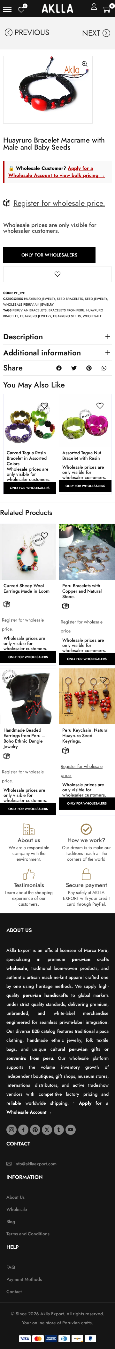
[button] (57, 336)
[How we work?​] (86, 829)
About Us (19, 930)
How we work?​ (86, 840)
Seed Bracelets (70, 298)
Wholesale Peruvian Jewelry (28, 304)
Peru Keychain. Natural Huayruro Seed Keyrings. (85, 735)
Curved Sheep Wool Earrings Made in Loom (27, 588)
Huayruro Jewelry (39, 298)
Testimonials (29, 885)
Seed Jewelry (96, 298)
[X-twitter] (47, 1130)
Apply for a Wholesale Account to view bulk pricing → (56, 172)
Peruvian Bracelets (29, 310)
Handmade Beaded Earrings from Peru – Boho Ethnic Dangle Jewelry (24, 738)
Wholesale (92, 316)
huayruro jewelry (35, 316)
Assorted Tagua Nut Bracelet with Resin (81, 455)
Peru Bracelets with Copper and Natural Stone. (82, 591)
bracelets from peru (66, 310)
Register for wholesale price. (59, 203)
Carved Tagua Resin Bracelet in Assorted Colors (27, 458)
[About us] (28, 829)
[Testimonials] (28, 874)
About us (29, 840)
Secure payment (86, 885)
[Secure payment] (86, 874)
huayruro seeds (67, 316)
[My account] (94, 6)
